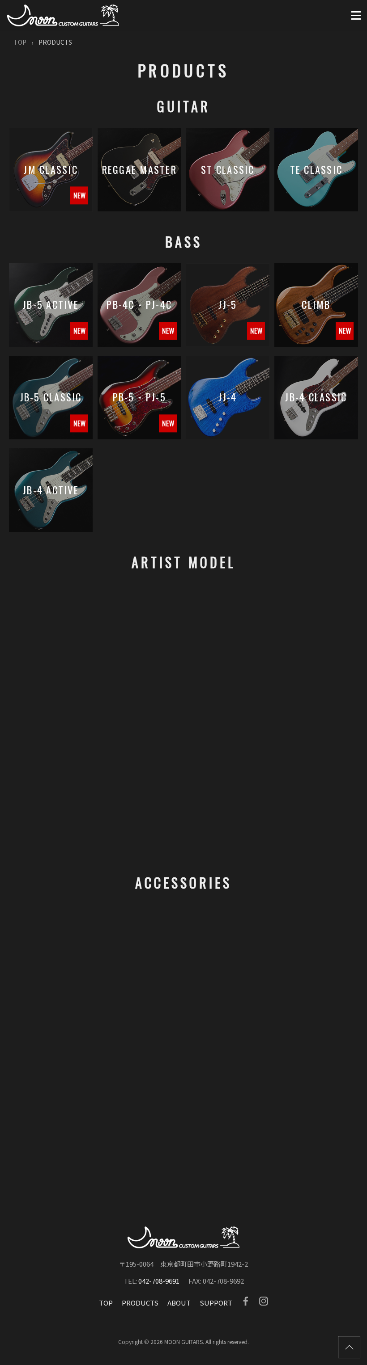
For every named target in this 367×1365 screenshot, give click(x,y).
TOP (19, 42)
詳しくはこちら (97, 1192)
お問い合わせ (238, 1155)
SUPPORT (216, 1302)
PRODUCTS (140, 1302)
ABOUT (179, 1302)
